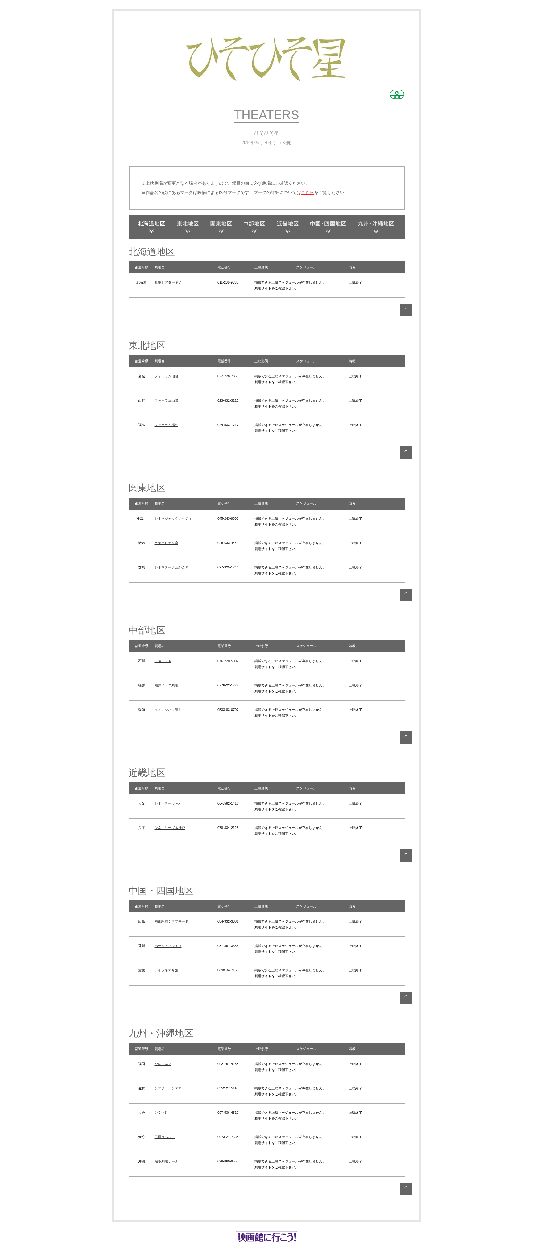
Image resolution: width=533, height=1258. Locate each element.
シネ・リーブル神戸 (170, 828)
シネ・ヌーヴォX (167, 803)
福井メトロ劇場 (166, 685)
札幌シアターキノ (168, 282)
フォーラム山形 (166, 400)
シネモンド (163, 661)
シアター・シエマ (168, 1088)
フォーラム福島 (166, 425)
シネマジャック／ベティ (173, 518)
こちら (307, 192)
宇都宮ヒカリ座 (166, 543)
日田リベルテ (165, 1137)
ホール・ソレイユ (168, 946)
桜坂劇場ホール (166, 1161)
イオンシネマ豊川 (168, 709)
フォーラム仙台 (166, 376)
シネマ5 (161, 1112)
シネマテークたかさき (171, 567)
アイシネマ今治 (166, 970)
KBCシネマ (163, 1064)
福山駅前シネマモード (171, 921)
